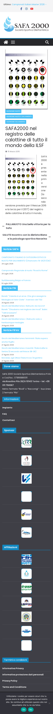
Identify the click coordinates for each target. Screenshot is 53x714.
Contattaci (8, 420)
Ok (23, 709)
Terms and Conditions (14, 687)
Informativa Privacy (13, 668)
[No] (49, 703)
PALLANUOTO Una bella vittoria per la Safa (28, 226)
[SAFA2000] (5, 42)
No (30, 709)
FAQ (4, 413)
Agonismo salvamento (15, 122)
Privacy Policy (9, 680)
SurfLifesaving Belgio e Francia (16, 280)
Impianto (7, 407)
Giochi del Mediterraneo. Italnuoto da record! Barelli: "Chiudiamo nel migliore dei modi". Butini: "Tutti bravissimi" (25, 309)
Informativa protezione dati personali (23, 674)
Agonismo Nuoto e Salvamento (19, 116)
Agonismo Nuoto (13, 111)
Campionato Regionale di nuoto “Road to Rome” (25, 270)
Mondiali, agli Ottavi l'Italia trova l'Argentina (22, 357)
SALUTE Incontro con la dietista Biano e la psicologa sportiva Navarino (25, 236)
